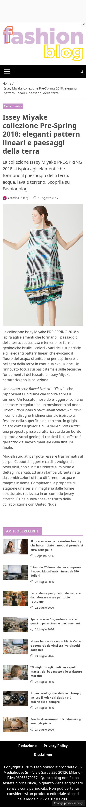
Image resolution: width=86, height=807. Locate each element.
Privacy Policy (56, 745)
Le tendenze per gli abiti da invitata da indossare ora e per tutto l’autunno (55, 597)
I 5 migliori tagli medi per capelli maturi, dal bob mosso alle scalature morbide (56, 671)
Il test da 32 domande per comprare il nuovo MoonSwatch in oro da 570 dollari (55, 571)
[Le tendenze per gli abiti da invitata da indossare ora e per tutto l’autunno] (15, 598)
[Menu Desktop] (7, 71)
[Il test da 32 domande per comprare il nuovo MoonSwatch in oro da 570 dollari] (15, 572)
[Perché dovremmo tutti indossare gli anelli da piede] (15, 724)
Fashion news (13, 106)
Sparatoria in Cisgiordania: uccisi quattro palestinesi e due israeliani (55, 621)
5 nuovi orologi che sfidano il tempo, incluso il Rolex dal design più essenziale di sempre (55, 697)
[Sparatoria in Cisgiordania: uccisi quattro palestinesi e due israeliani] (15, 624)
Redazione (27, 745)
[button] (81, 71)
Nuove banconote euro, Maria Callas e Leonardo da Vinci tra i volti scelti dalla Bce (56, 645)
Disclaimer (43, 754)
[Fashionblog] (43, 43)
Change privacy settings (68, 803)
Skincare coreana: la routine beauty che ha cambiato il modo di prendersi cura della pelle (56, 545)
